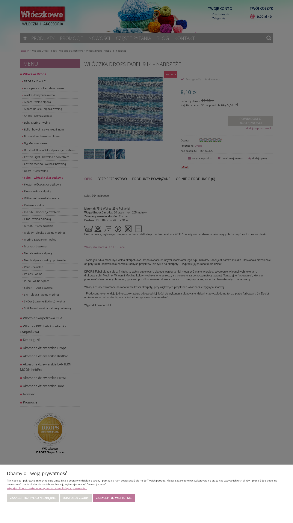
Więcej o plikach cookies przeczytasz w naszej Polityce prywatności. (47, 488)
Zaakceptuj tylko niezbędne (33, 498)
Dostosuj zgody (76, 498)
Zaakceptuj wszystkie (114, 498)
